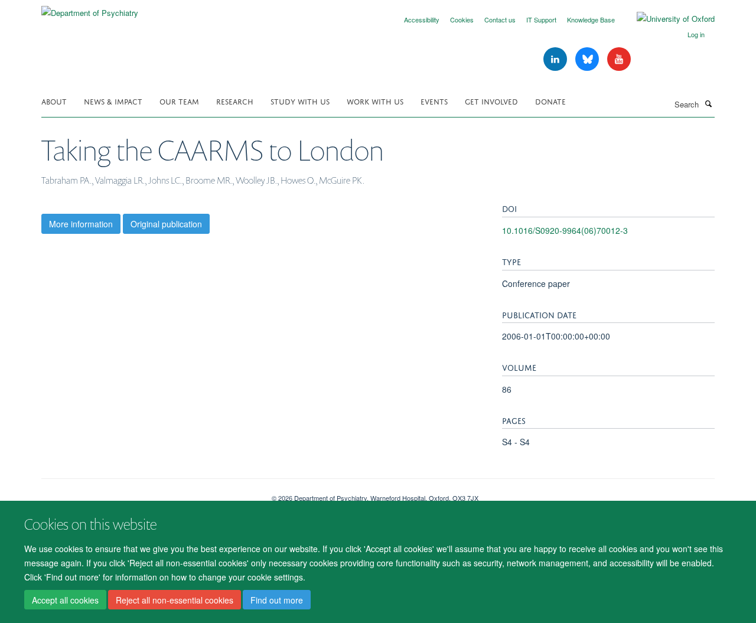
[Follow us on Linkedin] (556, 59)
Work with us (375, 100)
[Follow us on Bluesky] (588, 59)
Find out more (276, 600)
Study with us (300, 100)
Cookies (462, 19)
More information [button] (81, 224)
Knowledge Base (591, 19)
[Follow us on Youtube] (619, 59)
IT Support (541, 19)
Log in (696, 34)
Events (434, 100)
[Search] (708, 103)
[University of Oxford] (667, 19)
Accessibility (421, 19)
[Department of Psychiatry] (89, 8)
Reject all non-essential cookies (174, 600)
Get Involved (491, 100)
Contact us (500, 19)
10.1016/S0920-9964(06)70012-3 (565, 230)
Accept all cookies (65, 600)
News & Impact (113, 100)
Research (234, 100)
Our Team (179, 100)
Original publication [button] (166, 224)
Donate (550, 100)
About (54, 100)
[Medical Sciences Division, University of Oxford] (147, 494)
